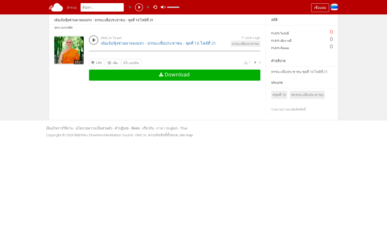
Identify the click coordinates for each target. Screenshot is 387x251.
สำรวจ (72, 7)
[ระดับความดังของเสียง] (173, 7)
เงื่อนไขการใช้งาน (59, 128)
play (139, 8)
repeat (156, 6)
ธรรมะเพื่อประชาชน (245, 43)
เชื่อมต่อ (320, 7)
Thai (183, 128)
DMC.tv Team (111, 37)
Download (176, 74)
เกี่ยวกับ (148, 128)
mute (163, 7)
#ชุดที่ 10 (279, 94)
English (172, 128)
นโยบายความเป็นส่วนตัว (94, 128)
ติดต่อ (135, 128)
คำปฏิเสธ (122, 128)
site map (186, 135)
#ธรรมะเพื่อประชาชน (307, 94)
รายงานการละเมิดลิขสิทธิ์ (288, 109)
